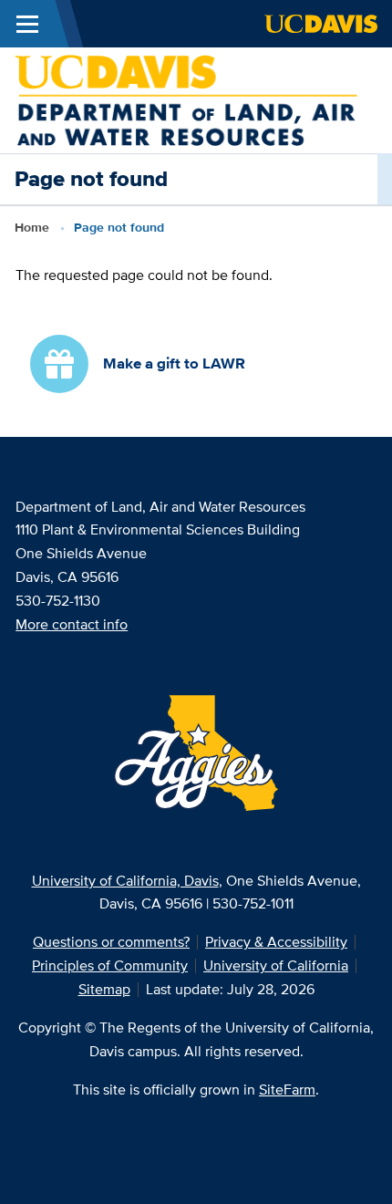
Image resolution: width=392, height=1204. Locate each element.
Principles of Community (110, 965)
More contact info (71, 624)
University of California (275, 965)
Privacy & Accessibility (276, 941)
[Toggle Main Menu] (27, 23)
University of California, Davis (125, 880)
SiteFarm (287, 1089)
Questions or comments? (111, 941)
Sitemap (104, 989)
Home (32, 227)
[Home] (186, 98)
